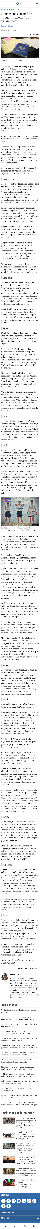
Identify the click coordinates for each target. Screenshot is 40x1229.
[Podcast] (24, 1226)
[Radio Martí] (15, 1226)
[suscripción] (8, 1206)
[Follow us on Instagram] (29, 1201)
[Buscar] (34, 1226)
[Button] (34, 34)
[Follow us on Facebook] (3, 1201)
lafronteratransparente (19, 997)
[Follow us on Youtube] (19, 1201)
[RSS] (34, 1201)
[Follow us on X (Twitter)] (8, 1201)
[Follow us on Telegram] (14, 1201)
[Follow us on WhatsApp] (24, 1201)
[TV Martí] (6, 1226)
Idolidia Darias (7, 26)
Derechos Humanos (10, 10)
